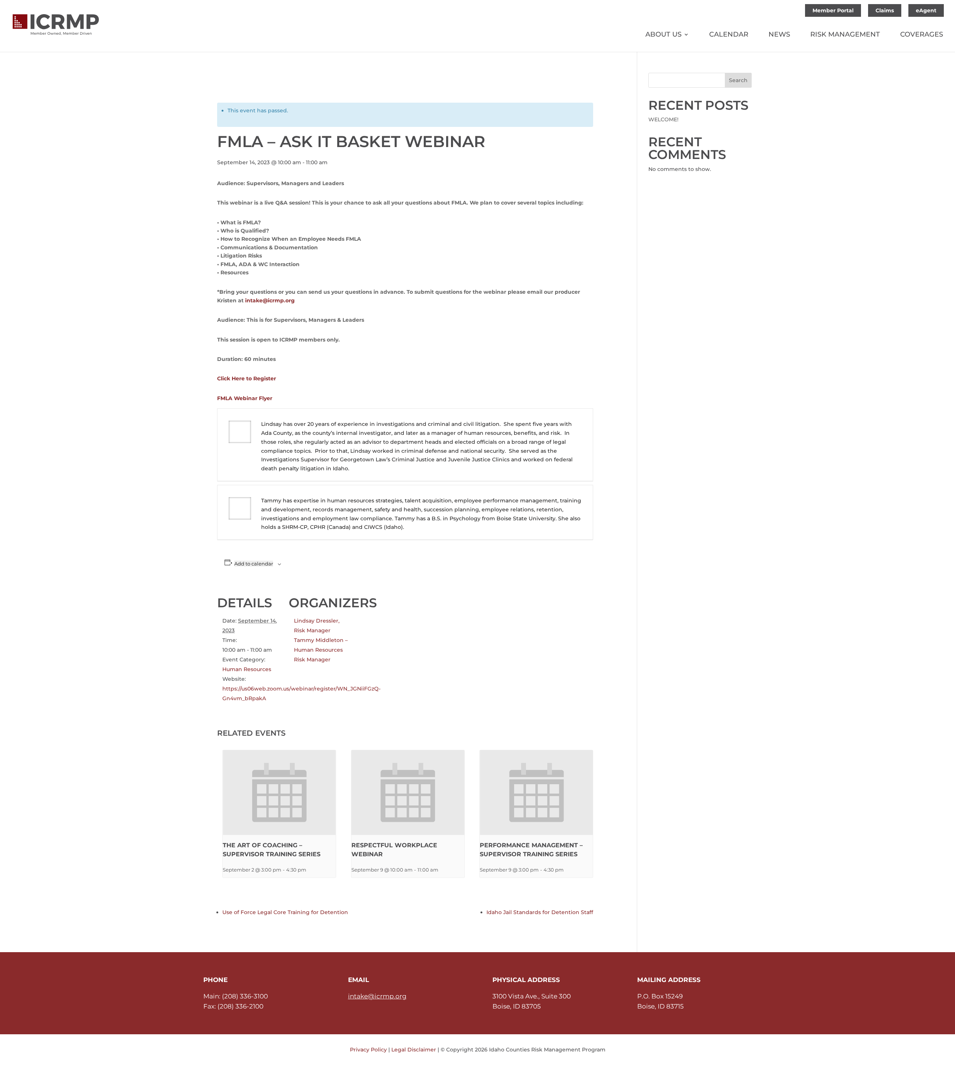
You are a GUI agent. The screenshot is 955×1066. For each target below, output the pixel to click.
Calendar (728, 35)
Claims (885, 10)
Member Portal (833, 10)
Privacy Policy (368, 1049)
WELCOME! (663, 119)
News (779, 35)
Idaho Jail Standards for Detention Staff (539, 912)
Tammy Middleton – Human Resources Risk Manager (321, 650)
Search (738, 80)
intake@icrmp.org (270, 300)
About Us (663, 35)
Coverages (921, 35)
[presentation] (279, 792)
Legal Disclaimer (413, 1049)
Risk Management (845, 35)
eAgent (926, 10)
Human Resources (246, 669)
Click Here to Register (246, 378)
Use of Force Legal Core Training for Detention (285, 912)
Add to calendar (253, 564)
